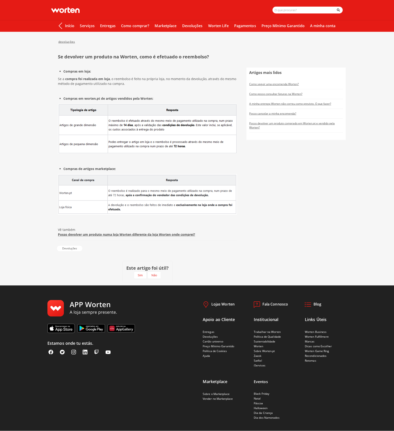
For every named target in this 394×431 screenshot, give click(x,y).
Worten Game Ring (317, 351)
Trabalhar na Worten (267, 332)
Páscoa (258, 403)
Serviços (87, 25)
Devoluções (192, 25)
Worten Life (218, 25)
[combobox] (303, 10)
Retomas (310, 361)
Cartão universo (213, 341)
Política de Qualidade (267, 337)
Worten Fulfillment (317, 337)
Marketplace (165, 25)
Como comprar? (135, 25)
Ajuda (206, 356)
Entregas (108, 25)
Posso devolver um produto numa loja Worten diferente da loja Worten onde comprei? (126, 234)
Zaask (258, 356)
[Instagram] (73, 352)
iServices (259, 365)
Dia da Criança (263, 413)
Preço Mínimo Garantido (283, 25)
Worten (258, 346)
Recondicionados (316, 356)
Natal (257, 398)
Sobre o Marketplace (216, 394)
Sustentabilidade (264, 341)
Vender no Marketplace (218, 399)
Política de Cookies (215, 351)
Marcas (310, 341)
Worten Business (316, 332)
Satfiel (258, 361)
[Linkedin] (85, 352)
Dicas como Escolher (318, 346)
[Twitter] (62, 352)
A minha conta (322, 25)
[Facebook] (50, 352)
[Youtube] (108, 352)
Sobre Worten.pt (264, 351)
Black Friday (261, 394)
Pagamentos (245, 25)
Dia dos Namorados (267, 418)
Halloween (260, 408)
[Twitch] (96, 352)
